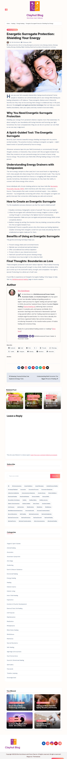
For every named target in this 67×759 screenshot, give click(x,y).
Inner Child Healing (12, 595)
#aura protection (13, 45)
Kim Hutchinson (16, 42)
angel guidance (28, 486)
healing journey (43, 500)
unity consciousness (39, 521)
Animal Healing (51, 395)
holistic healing (26, 503)
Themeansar (36, 756)
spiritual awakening (46, 514)
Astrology (10, 561)
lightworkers (20, 507)
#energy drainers (48, 45)
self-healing (23, 514)
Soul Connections (12, 656)
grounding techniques (14, 500)
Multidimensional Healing (20, 279)
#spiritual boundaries (36, 47)
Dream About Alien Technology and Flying (17, 706)
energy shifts (45, 496)
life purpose (11, 507)
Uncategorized (11, 677)
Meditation (10, 621)
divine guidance (52, 493)
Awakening (10, 565)
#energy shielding (16, 47)
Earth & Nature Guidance (32, 396)
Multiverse (10, 639)
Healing (9, 582)
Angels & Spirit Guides (14, 543)
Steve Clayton (34, 403)
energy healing (36, 496)
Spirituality (10, 664)
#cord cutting (22, 45)
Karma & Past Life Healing (14, 608)
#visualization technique (49, 47)
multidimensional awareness (15, 510)
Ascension (10, 552)
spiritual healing (49, 517)
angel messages (39, 486)
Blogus (29, 756)
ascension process (34, 489)
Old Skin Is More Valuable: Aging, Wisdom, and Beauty (46, 706)
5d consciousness (16, 486)
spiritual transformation (25, 521)
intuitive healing (46, 503)
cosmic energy (41, 493)
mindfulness (48, 507)
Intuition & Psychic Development (13, 399)
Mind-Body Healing (12, 630)
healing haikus (33, 500)
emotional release (24, 496)
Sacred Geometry (12, 643)
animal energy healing (52, 486)
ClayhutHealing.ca (29, 307)
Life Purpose (10, 613)
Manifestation (11, 617)
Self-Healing (10, 647)
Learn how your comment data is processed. (43, 455)
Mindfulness (10, 634)
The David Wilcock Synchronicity (43, 725)
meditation (39, 507)
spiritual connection (13, 517)
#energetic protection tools (35, 45)
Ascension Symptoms (13, 556)
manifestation (30, 507)
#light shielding (25, 47)
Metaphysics (11, 626)
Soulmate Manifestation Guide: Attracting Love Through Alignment (18, 725)
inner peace (36, 503)
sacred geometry (12, 514)
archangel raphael (13, 489)
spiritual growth (37, 517)
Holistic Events (11, 587)
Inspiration (10, 600)
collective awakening (13, 493)
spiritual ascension (34, 514)
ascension (23, 489)
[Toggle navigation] (6, 10)
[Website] (33, 336)
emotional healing (12, 496)
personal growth (29, 510)
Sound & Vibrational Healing (15, 660)
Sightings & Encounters (14, 651)
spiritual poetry (12, 521)
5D (8, 486)
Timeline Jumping (12, 673)
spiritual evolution (25, 517)
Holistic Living (11, 591)
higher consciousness (14, 503)
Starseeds (10, 669)
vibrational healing (52, 521)
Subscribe (55, 476)
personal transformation (43, 510)
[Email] (30, 336)
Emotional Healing (12, 574)
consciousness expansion (28, 493)
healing (24, 500)
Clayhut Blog (34, 15)
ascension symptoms (46, 489)
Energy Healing (12, 29)
